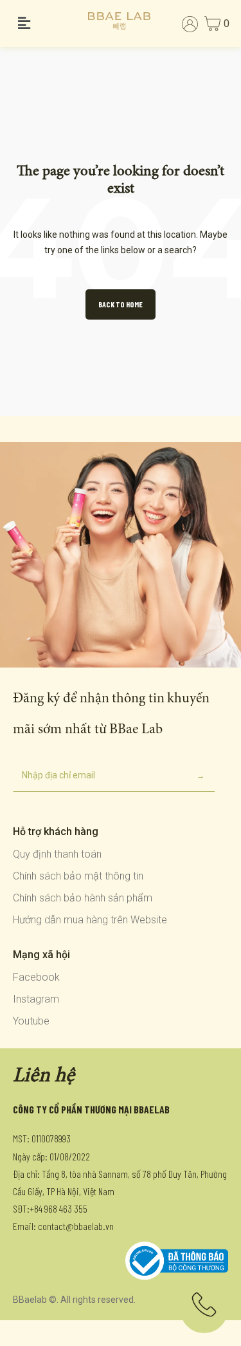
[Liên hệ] (204, 1309)
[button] (44, 23)
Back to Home (120, 304)
